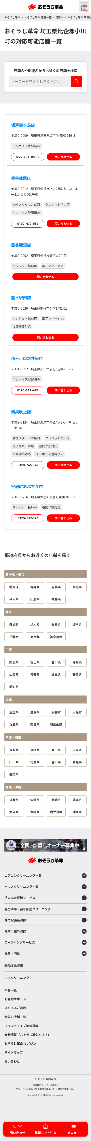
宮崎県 (35, 812)
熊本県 (77, 799)
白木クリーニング (16, 977)
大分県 (14, 812)
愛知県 (14, 686)
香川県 (56, 762)
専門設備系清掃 (15, 920)
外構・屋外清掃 (15, 931)
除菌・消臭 (12, 953)
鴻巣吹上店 (21, 411)
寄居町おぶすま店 (27, 486)
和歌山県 (56, 724)
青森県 (35, 587)
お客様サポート (15, 999)
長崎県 (56, 799)
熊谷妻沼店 (21, 245)
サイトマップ (13, 1052)
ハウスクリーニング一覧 (21, 886)
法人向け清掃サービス (19, 897)
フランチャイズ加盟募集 (21, 1026)
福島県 (56, 599)
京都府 (56, 712)
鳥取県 (14, 750)
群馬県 (56, 624)
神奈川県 (56, 637)
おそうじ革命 (12, 17)
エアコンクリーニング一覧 (23, 875)
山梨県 (14, 674)
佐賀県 (35, 799)
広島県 (77, 750)
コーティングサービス (19, 942)
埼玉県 (59, 17)
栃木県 (35, 624)
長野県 (35, 674)
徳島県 (35, 762)
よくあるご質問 (15, 1008)
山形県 (35, 599)
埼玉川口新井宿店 (27, 358)
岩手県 (56, 587)
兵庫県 (14, 724)
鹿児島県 (56, 812)
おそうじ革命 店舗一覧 (37, 17)
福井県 (77, 662)
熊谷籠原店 (21, 178)
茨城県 (14, 624)
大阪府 (77, 712)
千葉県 (14, 637)
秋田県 (14, 599)
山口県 (14, 762)
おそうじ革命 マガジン (20, 1043)
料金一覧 (10, 990)
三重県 (14, 712)
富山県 (35, 662)
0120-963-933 (51, 1084)
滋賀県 (35, 712)
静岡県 (77, 674)
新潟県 (14, 662)
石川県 (56, 662)
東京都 (35, 637)
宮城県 (77, 587)
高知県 (14, 774)
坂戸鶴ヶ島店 (23, 125)
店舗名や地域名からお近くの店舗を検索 (45, 70)
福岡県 (14, 799)
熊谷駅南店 (21, 297)
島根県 (35, 750)
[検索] (76, 81)
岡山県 (56, 750)
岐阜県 (56, 674)
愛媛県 (77, 762)
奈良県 (35, 724)
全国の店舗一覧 (15, 1016)
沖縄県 (77, 812)
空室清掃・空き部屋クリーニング (27, 909)
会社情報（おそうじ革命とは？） (27, 1034)
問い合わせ (12, 1061)
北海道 (14, 587)
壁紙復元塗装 (13, 965)
